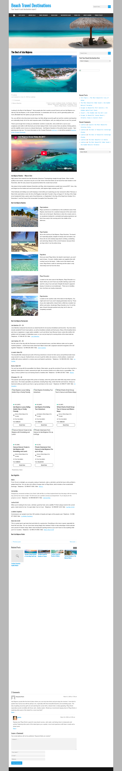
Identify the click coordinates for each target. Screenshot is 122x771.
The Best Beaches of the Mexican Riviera (70, 557)
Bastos (72, 372)
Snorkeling (70, 104)
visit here (54, 130)
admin (19, 717)
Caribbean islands (60, 103)
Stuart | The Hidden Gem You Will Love (94, 113)
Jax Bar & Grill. (70, 507)
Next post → (73, 541)
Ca (44, 498)
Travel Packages (43, 15)
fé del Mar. (48, 498)
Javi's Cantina (42, 347)
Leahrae (15, 95)
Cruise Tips (77, 15)
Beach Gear (54, 15)
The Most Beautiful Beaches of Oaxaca (42, 555)
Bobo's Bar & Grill (49, 529)
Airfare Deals (32, 15)
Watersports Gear (66, 15)
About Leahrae (87, 15)
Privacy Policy (99, 15)
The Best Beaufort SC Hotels (98, 139)
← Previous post (16, 541)
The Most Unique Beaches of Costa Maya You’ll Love (31, 555)
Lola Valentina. (35, 336)
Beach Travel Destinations (31, 5)
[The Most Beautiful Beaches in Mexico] (57, 551)
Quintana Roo (63, 104)
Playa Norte (56, 104)
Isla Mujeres (69, 103)
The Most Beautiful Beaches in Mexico (55, 555)
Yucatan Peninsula (72, 106)
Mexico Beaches (17, 103)
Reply (12, 712)
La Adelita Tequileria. (27, 516)
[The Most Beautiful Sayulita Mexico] (18, 556)
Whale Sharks (62, 106)
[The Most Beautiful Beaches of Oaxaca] (44, 551)
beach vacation (51, 103)
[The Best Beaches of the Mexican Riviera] (71, 552)
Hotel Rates (22, 15)
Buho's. (41, 486)
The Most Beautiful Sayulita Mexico (15, 564)
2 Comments (16, 100)
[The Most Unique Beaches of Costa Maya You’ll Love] (31, 551)
